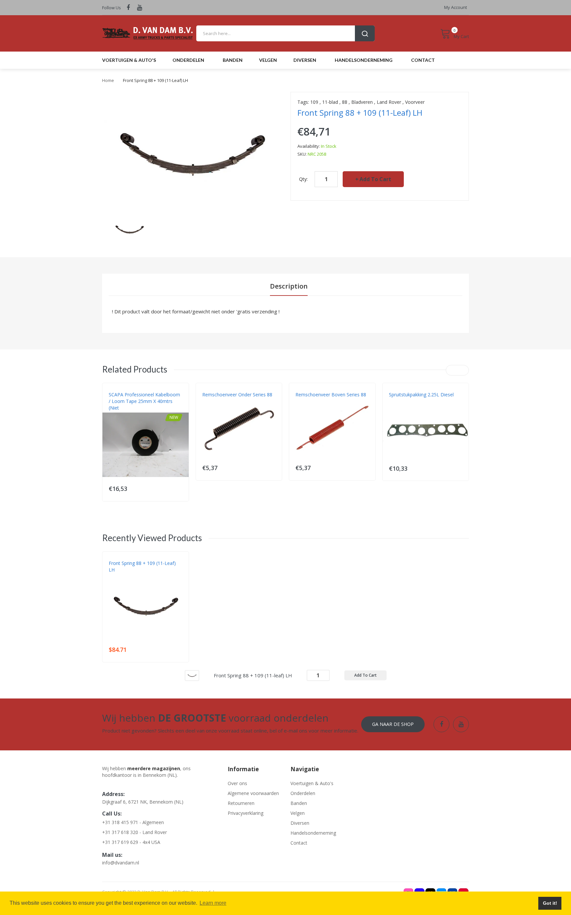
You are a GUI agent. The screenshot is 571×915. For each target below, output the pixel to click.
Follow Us (111, 8)
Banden (298, 803)
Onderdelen (302, 793)
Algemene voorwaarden (253, 793)
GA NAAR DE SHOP (393, 724)
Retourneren (241, 803)
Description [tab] (289, 286)
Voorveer (415, 102)
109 (314, 102)
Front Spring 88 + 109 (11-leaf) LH (142, 566)
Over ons (237, 783)
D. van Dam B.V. (124, 576)
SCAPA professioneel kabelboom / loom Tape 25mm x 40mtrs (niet (144, 401)
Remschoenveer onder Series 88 (237, 394)
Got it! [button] (550, 903)
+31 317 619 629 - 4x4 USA (131, 842)
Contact (298, 843)
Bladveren (362, 102)
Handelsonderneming (313, 833)
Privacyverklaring (245, 813)
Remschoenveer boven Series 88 (330, 394)
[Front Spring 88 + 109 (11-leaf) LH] (192, 675)
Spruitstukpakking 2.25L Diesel (421, 394)
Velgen (297, 813)
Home (108, 80)
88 (344, 102)
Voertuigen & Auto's (311, 783)
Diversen (299, 823)
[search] (285, 33)
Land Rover (389, 102)
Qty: (303, 179)
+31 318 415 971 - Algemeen (133, 822)
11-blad (330, 102)
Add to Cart (375, 179)
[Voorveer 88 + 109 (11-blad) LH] (129, 228)
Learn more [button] (213, 903)
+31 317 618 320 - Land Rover (134, 832)
